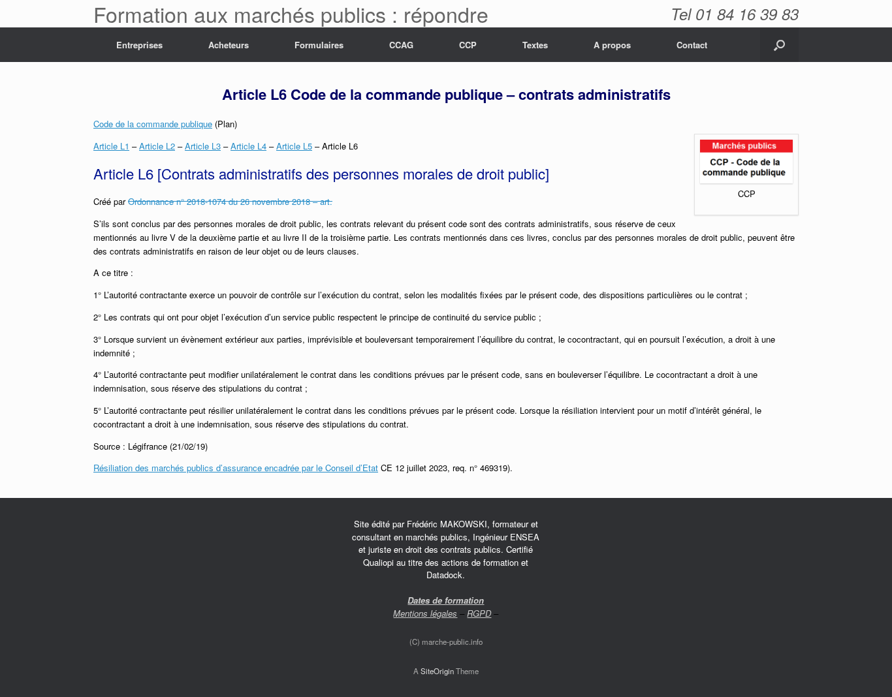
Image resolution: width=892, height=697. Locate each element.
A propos (612, 45)
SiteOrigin (437, 671)
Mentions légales (425, 613)
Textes (535, 45)
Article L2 (157, 146)
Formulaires (319, 45)
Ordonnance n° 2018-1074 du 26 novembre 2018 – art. (230, 201)
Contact (692, 45)
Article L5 (294, 146)
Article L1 (111, 146)
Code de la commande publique (152, 123)
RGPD (479, 613)
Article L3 (203, 146)
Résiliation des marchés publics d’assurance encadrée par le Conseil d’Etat (235, 467)
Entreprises (139, 45)
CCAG (401, 45)
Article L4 (248, 146)
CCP (468, 45)
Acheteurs (228, 45)
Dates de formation (445, 600)
